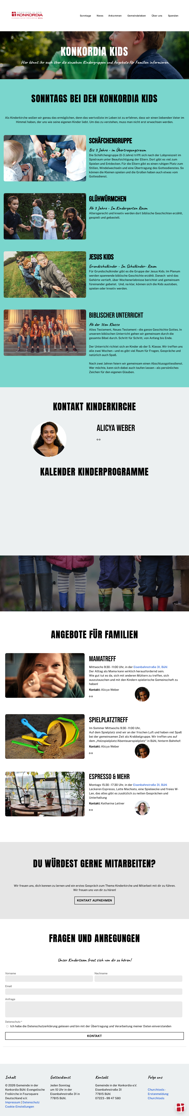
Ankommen (115, 15)
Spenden (173, 15)
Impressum (12, 1102)
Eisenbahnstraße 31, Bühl (150, 667)
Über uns (157, 15)
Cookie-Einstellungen (19, 1106)
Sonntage (86, 15)
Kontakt (94, 1036)
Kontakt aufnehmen (94, 900)
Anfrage (10, 999)
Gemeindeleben (137, 15)
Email (8, 986)
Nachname (100, 973)
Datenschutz (13, 1021)
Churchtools (156, 1098)
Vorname (10, 973)
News (100, 15)
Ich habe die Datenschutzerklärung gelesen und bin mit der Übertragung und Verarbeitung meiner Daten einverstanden (90, 1026)
